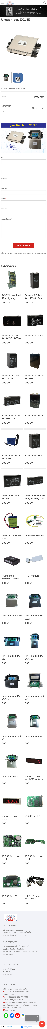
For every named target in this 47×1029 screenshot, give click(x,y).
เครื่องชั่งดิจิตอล (9, 969)
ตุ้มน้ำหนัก (6, 971)
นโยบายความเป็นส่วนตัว (35, 253)
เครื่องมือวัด (7, 974)
